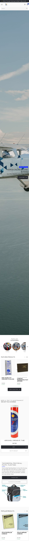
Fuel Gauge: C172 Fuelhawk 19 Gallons (8, 378)
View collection (13, 389)
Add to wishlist (14, 451)
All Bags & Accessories (14, 482)
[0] (27, 4)
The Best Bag (14, 477)
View (13, 447)
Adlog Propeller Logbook (7, 533)
